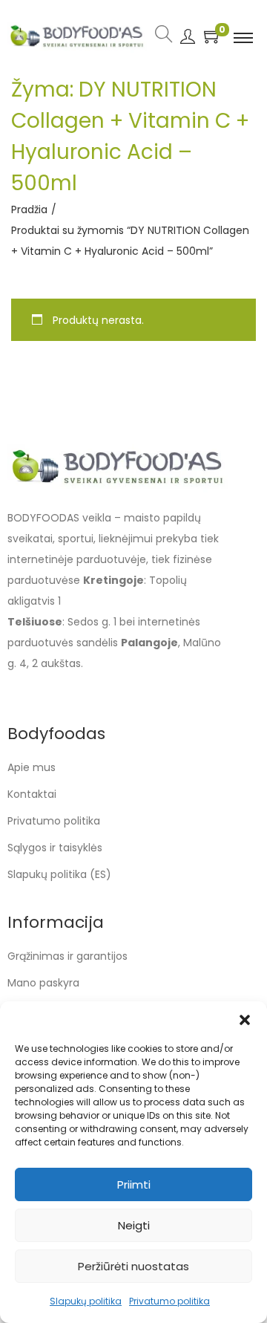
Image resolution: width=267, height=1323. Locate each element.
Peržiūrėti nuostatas (133, 1266)
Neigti (134, 1225)
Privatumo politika (169, 1301)
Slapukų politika (86, 1301)
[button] (244, 1019)
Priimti (134, 1184)
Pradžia (29, 209)
